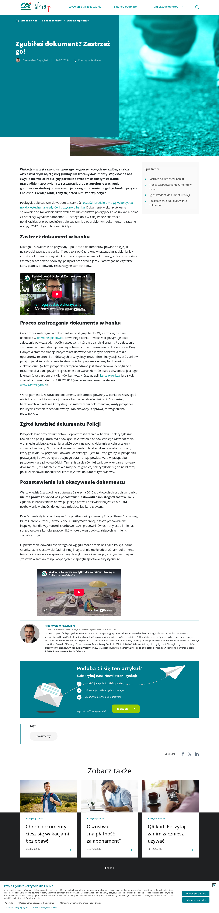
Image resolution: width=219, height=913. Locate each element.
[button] (214, 885)
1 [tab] (105, 868)
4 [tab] (113, 868)
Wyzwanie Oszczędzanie (85, 7)
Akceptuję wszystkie (196, 893)
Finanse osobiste (125, 7)
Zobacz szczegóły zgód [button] (16, 907)
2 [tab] (108, 868)
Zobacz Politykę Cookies (45, 907)
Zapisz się (122, 708)
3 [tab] (111, 868)
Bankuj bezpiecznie (78, 20)
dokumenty (43, 736)
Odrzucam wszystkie (196, 900)
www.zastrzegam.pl (33, 385)
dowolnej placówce (50, 338)
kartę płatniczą (110, 375)
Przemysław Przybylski (60, 625)
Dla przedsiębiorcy (165, 7)
